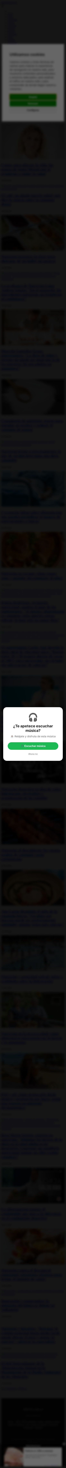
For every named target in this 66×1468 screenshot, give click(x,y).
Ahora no (33, 754)
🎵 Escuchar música (33, 746)
